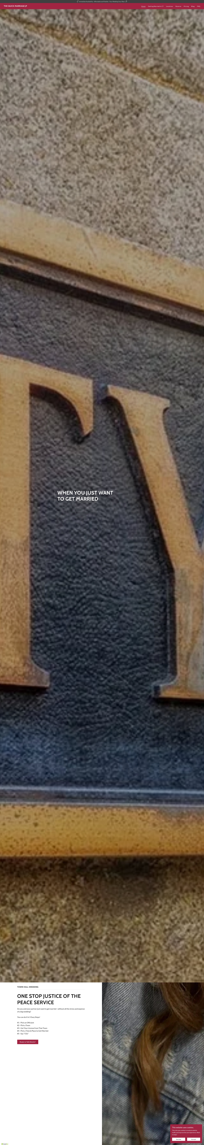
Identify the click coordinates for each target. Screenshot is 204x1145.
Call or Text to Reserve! (102, 534)
